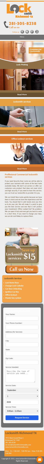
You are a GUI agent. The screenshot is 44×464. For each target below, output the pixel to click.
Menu (22, 37)
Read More (22, 95)
